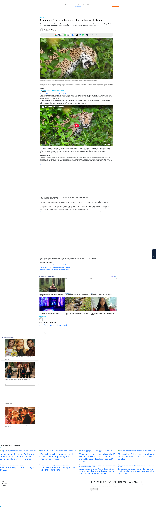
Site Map (22, 505)
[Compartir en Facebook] (73, 35)
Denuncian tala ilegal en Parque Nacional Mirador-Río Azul (52, 90)
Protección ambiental (56, 333)
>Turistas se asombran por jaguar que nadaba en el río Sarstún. (55, 267)
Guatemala (47, 14)
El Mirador (42, 333)
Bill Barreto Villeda (48, 29)
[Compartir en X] (77, 35)
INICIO (41, 14)
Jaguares (46, 333)
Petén (50, 333)
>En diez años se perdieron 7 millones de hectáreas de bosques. (55, 269)
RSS (25, 505)
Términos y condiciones (14, 505)
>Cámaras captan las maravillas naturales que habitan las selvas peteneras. (57, 264)
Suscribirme (94, 489)
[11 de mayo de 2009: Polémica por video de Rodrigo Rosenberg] (54, 465)
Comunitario (55, 14)
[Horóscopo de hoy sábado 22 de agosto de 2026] (11, 465)
